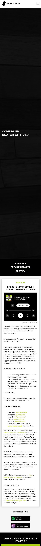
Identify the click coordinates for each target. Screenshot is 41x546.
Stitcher (13, 477)
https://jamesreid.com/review (14, 432)
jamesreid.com (20, 421)
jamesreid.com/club (15, 426)
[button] (38, 4)
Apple (31, 475)
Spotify (6, 477)
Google (19, 477)
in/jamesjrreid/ (20, 417)
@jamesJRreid (21, 412)
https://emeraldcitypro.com (16, 500)
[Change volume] (33, 315)
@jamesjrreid (20, 415)
